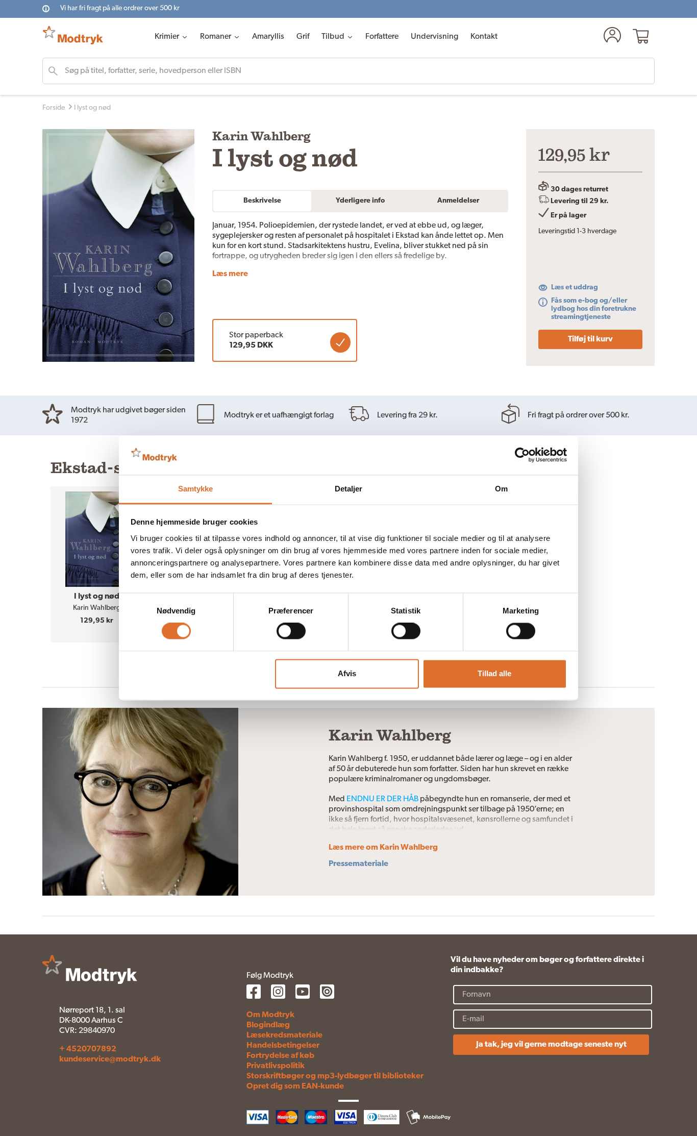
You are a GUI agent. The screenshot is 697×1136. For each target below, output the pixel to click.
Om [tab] (501, 488)
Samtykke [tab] (195, 488)
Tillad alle (494, 673)
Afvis (347, 673)
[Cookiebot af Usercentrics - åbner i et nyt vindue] (522, 455)
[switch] (291, 631)
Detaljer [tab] (349, 488)
